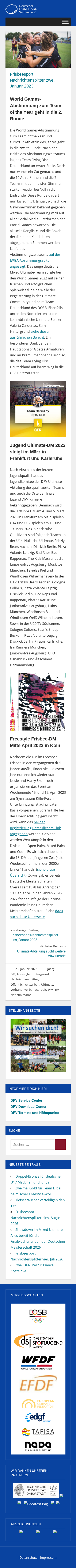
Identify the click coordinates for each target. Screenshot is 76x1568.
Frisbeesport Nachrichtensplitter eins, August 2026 (36, 1218)
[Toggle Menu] (65, 22)
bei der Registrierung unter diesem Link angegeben (35, 828)
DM (13, 974)
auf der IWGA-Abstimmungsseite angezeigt (35, 260)
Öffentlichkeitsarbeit (25, 984)
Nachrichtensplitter (24, 979)
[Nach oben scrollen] (68, 1560)
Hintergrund (40, 974)
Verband (17, 990)
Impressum (48, 1557)
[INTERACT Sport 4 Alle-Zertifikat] (21, 1533)
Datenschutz (28, 1557)
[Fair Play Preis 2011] (55, 1533)
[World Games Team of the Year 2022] (38, 1533)
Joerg (50, 969)
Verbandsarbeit (35, 990)
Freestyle (23, 974)
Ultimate (47, 984)
